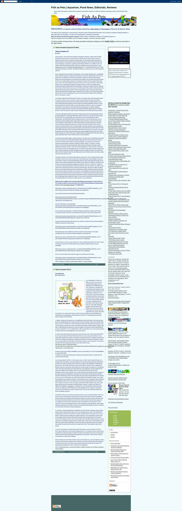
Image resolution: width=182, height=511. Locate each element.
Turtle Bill (111, 236)
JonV (116, 420)
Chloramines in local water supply (118, 229)
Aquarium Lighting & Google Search (118, 135)
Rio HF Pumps (112, 340)
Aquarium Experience (114, 219)
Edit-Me (113, 435)
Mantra (76, 261)
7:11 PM (66, 451)
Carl (93, 298)
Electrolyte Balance (78, 67)
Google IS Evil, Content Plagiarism (118, 136)
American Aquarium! (113, 297)
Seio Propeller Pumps (123, 340)
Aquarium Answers (64, 447)
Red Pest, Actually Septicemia (117, 129)
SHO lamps (121, 294)
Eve (116, 415)
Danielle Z (62, 261)
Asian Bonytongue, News (115, 159)
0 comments (101, 451)
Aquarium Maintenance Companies (118, 145)
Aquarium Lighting (116, 76)
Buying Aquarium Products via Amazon (119, 114)
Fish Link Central (112, 407)
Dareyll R (67, 261)
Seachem (110, 351)
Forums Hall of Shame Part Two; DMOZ (119, 191)
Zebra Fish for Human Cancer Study (118, 205)
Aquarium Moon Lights (115, 143)
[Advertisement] (117, 90)
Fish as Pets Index (115, 443)
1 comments (101, 264)
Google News (114, 432)
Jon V (92, 447)
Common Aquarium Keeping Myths (118, 119)
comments (72, 447)
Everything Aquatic (69, 185)
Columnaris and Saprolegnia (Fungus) (118, 399)
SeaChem (111, 72)
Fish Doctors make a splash (116, 240)
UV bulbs (112, 363)
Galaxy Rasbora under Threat (117, 238)
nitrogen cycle (58, 67)
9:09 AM (66, 264)
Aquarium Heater (123, 74)
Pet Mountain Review (114, 142)
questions (70, 386)
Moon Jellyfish (112, 217)
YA (83, 261)
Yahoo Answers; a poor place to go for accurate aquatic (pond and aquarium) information (118, 201)
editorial (83, 447)
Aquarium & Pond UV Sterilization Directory (117, 323)
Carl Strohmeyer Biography (115, 402)
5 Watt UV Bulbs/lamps (114, 365)
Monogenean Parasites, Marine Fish (118, 215)
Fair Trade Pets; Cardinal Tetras (117, 231)
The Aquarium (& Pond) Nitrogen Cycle (118, 356)
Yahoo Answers (88, 261)
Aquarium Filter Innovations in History (119, 175)
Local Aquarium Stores (115, 227)
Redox (70, 67)
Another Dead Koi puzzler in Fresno (118, 241)
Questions (101, 447)
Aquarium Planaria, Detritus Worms (118, 213)
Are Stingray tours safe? (115, 254)
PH (67, 67)
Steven (116, 422)
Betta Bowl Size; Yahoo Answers (118, 128)
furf (116, 417)
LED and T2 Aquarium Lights (116, 154)
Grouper (88, 447)
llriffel (72, 261)
